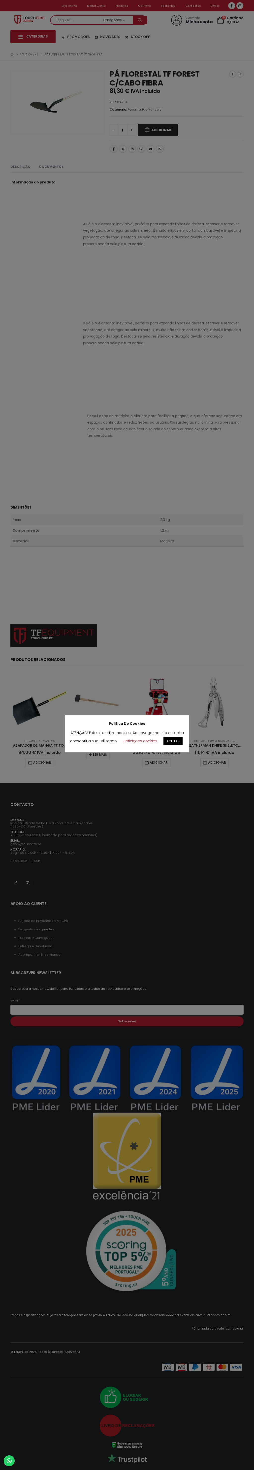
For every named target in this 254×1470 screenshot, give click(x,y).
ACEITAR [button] (173, 741)
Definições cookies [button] (140, 740)
